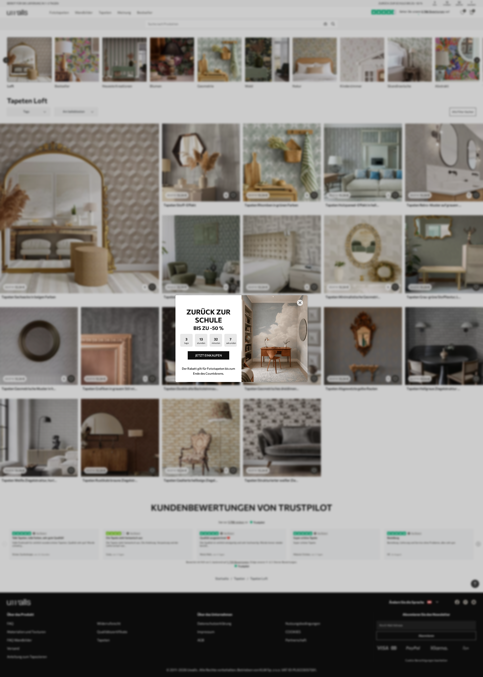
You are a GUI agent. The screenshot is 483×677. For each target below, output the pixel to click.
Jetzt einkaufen (208, 355)
